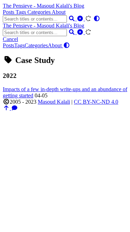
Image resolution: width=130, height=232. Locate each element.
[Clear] (81, 19)
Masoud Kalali (54, 102)
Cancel (10, 39)
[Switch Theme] (96, 19)
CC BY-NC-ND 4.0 (96, 102)
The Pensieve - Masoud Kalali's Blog (43, 6)
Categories (39, 12)
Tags (21, 12)
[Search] (72, 19)
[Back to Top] (7, 108)
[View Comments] (14, 108)
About (59, 12)
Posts (9, 12)
